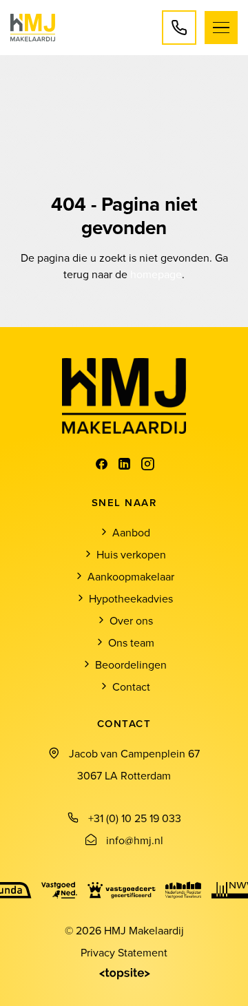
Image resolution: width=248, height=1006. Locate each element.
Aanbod (131, 532)
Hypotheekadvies (131, 598)
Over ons (131, 620)
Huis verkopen (131, 554)
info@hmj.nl (134, 840)
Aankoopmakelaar (130, 576)
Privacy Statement (124, 952)
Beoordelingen (131, 664)
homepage (156, 274)
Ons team (131, 642)
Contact (131, 686)
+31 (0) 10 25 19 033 (134, 818)
